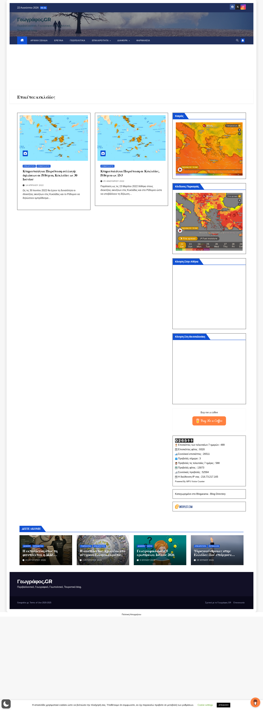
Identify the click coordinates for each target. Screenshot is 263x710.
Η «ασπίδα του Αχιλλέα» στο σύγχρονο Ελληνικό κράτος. (102, 552)
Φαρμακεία (143, 40)
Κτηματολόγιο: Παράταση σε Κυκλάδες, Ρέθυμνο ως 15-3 (130, 173)
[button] (237, 40)
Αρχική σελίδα (39, 40)
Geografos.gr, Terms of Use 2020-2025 (34, 602)
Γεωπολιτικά (77, 40)
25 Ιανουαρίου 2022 (113, 181)
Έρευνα (58, 40)
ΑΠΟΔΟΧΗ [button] (223, 705)
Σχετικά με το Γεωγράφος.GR (218, 602)
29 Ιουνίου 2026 (205, 560)
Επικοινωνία (239, 602)
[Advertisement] (131, 67)
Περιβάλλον (214, 546)
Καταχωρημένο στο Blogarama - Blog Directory (200, 494)
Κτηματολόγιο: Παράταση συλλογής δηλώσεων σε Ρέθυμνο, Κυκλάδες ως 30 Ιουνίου (50, 175)
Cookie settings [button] (205, 705)
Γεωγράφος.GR (34, 19)
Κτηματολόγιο (43, 166)
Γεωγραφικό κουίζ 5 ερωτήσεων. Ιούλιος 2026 (155, 552)
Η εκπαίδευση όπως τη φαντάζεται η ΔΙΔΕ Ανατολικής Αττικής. (40, 554)
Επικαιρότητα (100, 40)
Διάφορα (122, 40)
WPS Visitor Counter (195, 481)
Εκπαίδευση (38, 546)
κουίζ (149, 546)
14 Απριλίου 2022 (35, 185)
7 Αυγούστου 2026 (92, 560)
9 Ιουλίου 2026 (147, 560)
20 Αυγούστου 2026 (35, 560)
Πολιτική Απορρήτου (131, 614)
